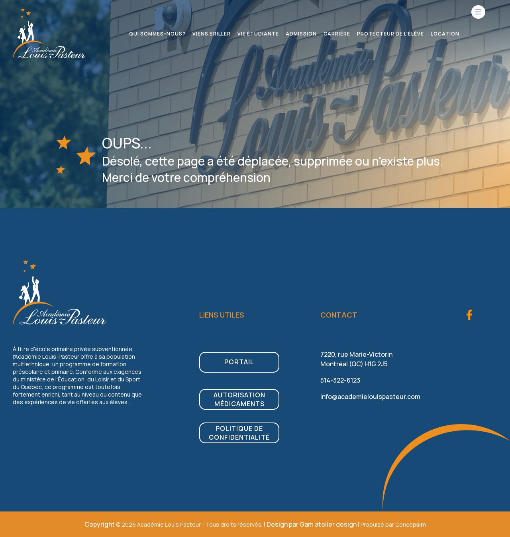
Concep (410, 524)
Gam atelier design (328, 524)
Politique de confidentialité (239, 433)
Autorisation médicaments (239, 399)
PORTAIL (239, 361)
